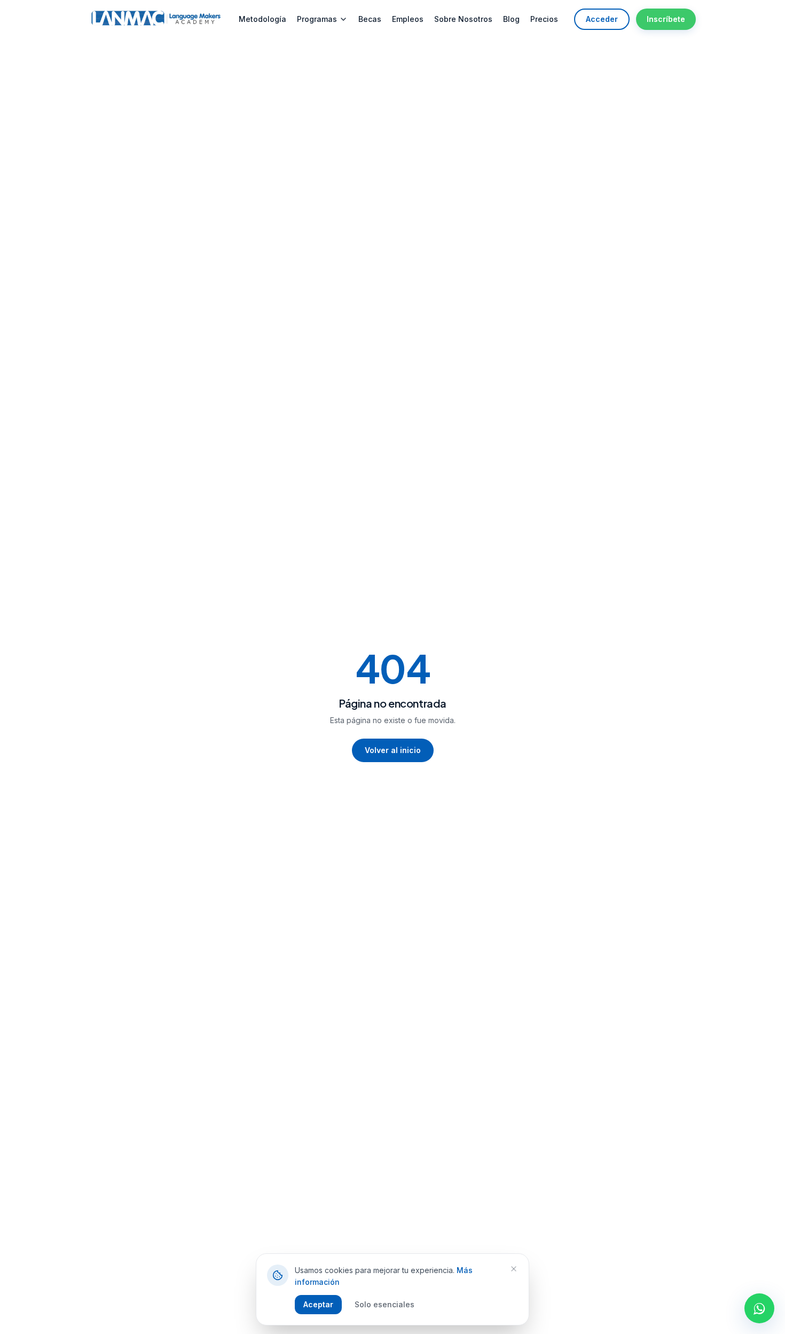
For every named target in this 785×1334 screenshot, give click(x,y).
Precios (544, 19)
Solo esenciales (384, 1304)
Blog (511, 19)
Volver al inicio (393, 750)
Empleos (407, 19)
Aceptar (318, 1304)
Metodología (262, 19)
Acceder (602, 19)
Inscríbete (666, 19)
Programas (317, 19)
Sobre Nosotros (463, 19)
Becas (369, 19)
